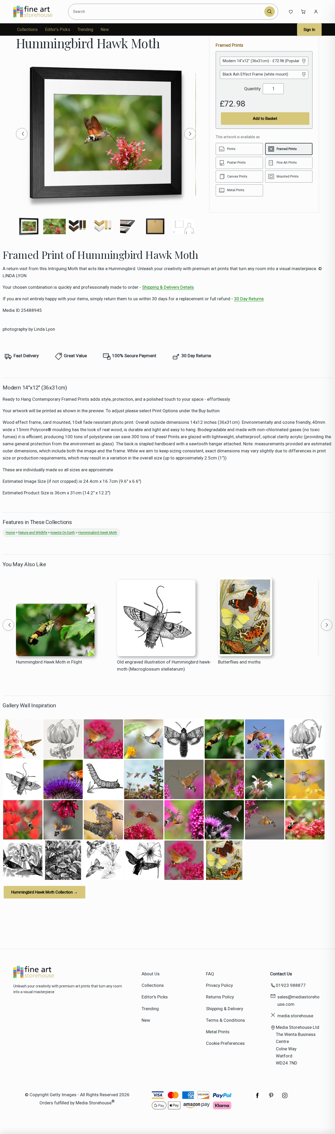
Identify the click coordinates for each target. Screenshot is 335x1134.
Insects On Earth (63, 532)
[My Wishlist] (291, 11)
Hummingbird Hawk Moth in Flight (49, 662)
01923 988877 (291, 985)
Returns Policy (220, 996)
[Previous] (21, 134)
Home (10, 532)
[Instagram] (285, 1098)
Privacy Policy (219, 985)
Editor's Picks (57, 29)
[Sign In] (316, 11)
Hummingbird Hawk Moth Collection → (44, 892)
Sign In (309, 29)
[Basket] (303, 11)
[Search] (269, 11)
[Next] (190, 134)
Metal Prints (218, 1031)
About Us (151, 973)
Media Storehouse (93, 1102)
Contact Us (281, 973)
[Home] (37, 11)
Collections (27, 29)
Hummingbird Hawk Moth (97, 532)
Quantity (252, 88)
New (104, 29)
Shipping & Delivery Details (168, 287)
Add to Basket (265, 118)
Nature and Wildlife (32, 532)
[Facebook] (257, 1098)
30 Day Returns (249, 298)
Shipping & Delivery (224, 1008)
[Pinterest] (271, 1098)
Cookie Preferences (225, 1043)
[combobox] (167, 11)
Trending (85, 29)
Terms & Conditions (225, 1020)
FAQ (210, 973)
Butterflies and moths (239, 662)
